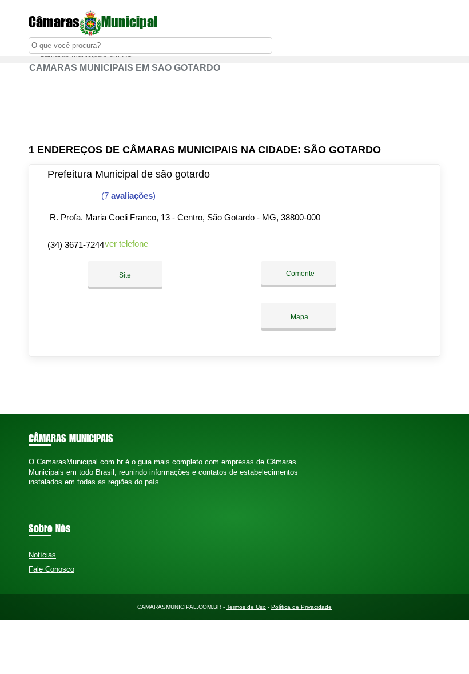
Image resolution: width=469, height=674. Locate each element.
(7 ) (127, 195)
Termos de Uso (246, 607)
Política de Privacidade (301, 607)
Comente (299, 274)
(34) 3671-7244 (75, 245)
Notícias (42, 555)
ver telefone (126, 243)
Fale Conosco (51, 569)
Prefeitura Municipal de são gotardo (128, 174)
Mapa (298, 317)
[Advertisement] (234, 108)
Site (125, 275)
